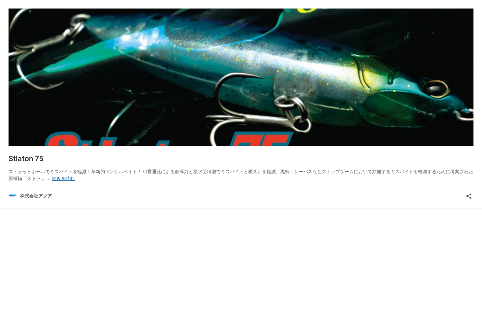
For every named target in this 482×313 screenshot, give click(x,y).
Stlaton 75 (26, 158)
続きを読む (63, 178)
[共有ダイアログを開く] (468, 194)
